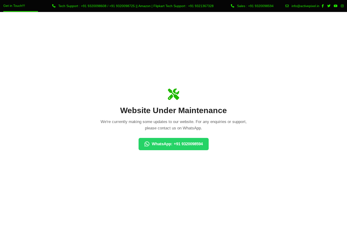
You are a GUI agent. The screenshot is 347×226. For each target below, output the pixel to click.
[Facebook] (323, 6)
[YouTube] (336, 6)
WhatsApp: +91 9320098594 (177, 144)
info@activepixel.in (305, 6)
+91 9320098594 (261, 6)
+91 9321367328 (201, 6)
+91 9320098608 (93, 6)
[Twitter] (328, 6)
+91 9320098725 (122, 6)
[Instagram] (342, 6)
